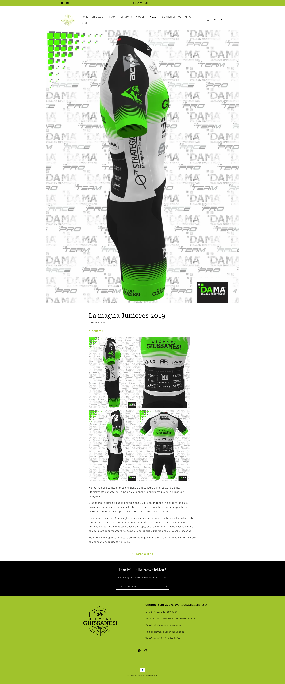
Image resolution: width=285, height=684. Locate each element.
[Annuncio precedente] (111, 3)
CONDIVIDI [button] (98, 331)
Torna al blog (144, 553)
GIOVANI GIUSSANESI (144, 675)
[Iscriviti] (166, 586)
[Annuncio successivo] (174, 3)
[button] (98, 17)
